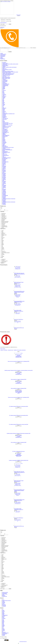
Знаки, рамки (4, 68)
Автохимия (4, 111)
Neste (3, 101)
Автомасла (4, 79)
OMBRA (3, 133)
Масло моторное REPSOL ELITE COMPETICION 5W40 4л (19, 301)
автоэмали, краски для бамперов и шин (8, 113)
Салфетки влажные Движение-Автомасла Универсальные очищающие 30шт (18, 433)
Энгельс (3, 93)
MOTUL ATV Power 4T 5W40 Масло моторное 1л (18, 282)
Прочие (3, 109)
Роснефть (3, 634)
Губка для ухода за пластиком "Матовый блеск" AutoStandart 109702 (18, 397)
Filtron (3, 614)
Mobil (3, 622)
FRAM (3, 613)
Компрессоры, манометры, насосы (7, 71)
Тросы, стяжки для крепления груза (7, 74)
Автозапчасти (2, 56)
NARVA (3, 87)
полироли (3, 125)
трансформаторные (5, 85)
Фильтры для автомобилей (6, 157)
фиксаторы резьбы (5, 130)
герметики (4, 117)
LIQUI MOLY (4, 142)
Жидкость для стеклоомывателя (7, 149)
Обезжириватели (5, 151)
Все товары (4, 62)
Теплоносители (4, 154)
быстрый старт (4, 116)
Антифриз (4, 148)
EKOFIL (3, 611)
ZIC (3, 106)
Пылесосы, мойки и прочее (6, 72)
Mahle (3, 180)
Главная (1, 53)
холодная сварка (4, 131)
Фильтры (3, 602)
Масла (3, 599)
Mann (3, 184)
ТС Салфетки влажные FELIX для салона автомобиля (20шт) (18, 415)
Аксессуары (4, 605)
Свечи (3, 603)
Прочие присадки (5, 146)
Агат (3, 107)
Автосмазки (4, 94)
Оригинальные (4, 633)
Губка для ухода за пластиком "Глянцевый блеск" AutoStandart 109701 (18, 361)
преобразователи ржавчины (6, 126)
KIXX (3, 616)
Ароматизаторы (4, 64)
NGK (3, 92)
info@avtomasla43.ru (3, 22)
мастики (3, 120)
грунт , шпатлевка (5, 118)
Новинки (3, 139)
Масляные (4, 160)
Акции (1, 57)
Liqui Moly (3, 618)
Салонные (4, 167)
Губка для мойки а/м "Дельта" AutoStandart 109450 (18, 442)
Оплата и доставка (5, 592)
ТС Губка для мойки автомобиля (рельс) (18, 451)
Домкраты (4, 66)
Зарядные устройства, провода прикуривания (9, 67)
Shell (3, 103)
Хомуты (3, 138)
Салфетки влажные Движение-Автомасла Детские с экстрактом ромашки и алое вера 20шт (18, 370)
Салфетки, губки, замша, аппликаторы (8, 73)
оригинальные (4, 83)
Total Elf (3, 630)
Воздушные (4, 159)
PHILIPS (3, 88)
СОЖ (3, 153)
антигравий (4, 114)
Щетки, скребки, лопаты (6, 78)
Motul (3, 100)
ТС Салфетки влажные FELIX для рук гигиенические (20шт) (18, 406)
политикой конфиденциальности (23, 641)
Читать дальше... (2, 348)
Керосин (3, 150)
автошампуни (4, 112)
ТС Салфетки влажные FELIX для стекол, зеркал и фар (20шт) (18, 424)
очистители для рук (5, 122)
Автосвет (3, 86)
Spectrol (3, 628)
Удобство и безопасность (6, 75)
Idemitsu (3, 625)
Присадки (3, 140)
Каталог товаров (2, 55)
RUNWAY (4, 143)
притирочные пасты (5, 127)
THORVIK (4, 134)
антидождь (4, 115)
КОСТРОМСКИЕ (5, 195)
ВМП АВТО (4, 145)
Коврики (3, 70)
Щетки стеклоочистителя (6, 77)
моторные (3, 82)
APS (3, 91)
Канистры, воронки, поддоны (7, 69)
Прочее (3, 137)
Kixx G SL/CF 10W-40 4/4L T (18, 319)
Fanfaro (3, 612)
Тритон (3, 110)
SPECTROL (4, 192)
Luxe (3, 99)
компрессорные (4, 81)
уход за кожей (4, 129)
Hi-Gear (3, 96)
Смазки (3, 601)
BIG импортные (4, 158)
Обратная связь (4, 596)
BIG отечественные (5, 161)
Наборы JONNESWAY (5, 135)
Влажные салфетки (5, 65)
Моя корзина (2, 27)
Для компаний (2, 54)
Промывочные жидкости (6, 152)
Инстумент (4, 604)
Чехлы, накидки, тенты (6, 76)
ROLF (3, 626)
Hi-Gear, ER (4, 141)
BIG (2, 609)
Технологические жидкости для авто (8, 147)
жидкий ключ (4, 119)
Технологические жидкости (6, 600)
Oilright (3, 624)
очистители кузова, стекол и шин (7, 123)
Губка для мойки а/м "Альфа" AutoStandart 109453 (18, 379)
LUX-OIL (3, 176)
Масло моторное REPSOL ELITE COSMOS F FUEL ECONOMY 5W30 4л (19, 292)
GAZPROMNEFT (5, 615)
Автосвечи (4, 90)
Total (3, 105)
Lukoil (3, 98)
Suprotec (3, 104)
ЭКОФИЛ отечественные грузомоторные (8, 198)
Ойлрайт (3, 108)
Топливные (4, 164)
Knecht (3, 172)
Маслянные (4, 166)
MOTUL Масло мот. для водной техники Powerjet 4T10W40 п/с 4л (19, 273)
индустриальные (4, 80)
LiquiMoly (3, 97)
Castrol (3, 95)
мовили (3, 121)
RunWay (3, 102)
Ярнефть (3, 635)
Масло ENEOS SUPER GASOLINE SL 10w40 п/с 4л (18, 311)
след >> (21, 353)
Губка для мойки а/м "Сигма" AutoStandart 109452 (18, 388)
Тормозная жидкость (5, 155)
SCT (3, 89)
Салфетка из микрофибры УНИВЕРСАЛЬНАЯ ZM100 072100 (18, 460)
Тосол (3, 156)
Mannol (3, 621)
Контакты (3, 595)
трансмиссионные (5, 84)
